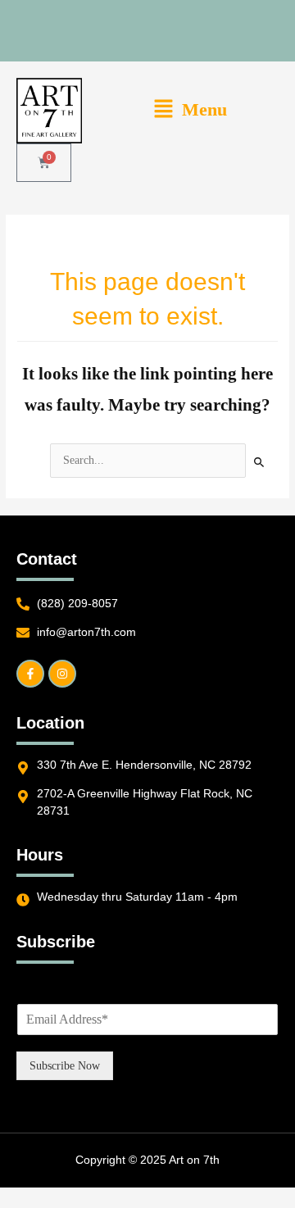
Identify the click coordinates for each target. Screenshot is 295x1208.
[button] (189, 110)
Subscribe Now (65, 1066)
